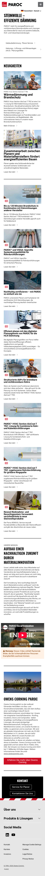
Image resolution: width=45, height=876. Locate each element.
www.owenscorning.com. (14, 754)
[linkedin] (7, 835)
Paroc (12, 4)
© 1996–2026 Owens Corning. (14, 866)
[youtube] (13, 834)
